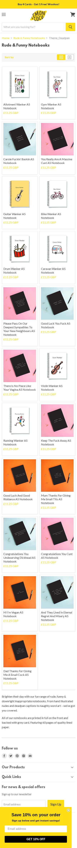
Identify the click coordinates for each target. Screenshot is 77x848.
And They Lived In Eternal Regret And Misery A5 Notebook (56, 616)
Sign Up (55, 804)
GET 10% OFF (36, 839)
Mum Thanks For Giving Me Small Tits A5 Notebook (56, 499)
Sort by (9, 57)
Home (5, 38)
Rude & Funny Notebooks (29, 38)
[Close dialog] (68, 810)
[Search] (70, 27)
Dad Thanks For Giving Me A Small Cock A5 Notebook (17, 674)
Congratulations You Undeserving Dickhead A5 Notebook (19, 557)
